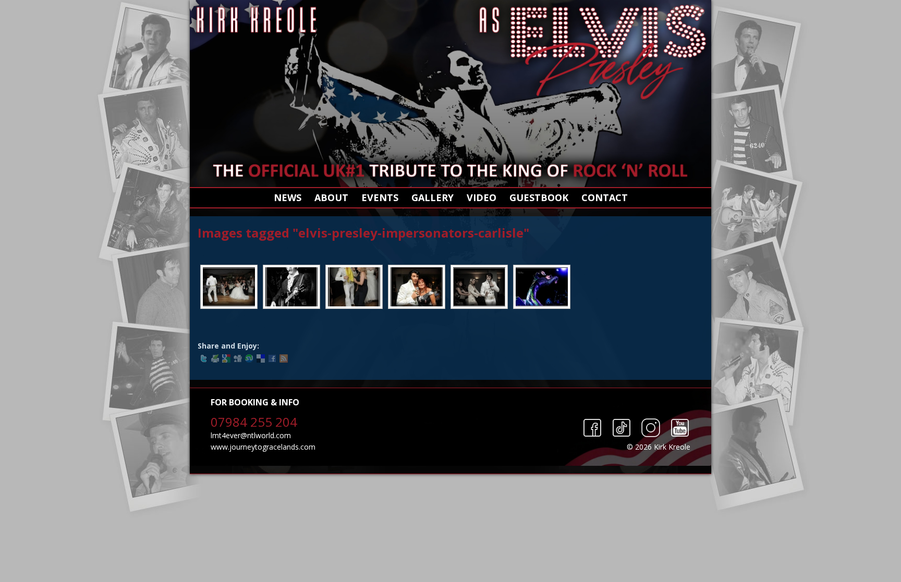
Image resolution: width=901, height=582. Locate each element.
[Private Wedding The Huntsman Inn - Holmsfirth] (229, 286)
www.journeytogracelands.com (263, 447)
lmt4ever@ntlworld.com (251, 435)
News (287, 197)
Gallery (432, 197)
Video (481, 197)
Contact (604, 197)
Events (379, 197)
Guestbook (538, 197)
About (331, 197)
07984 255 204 (254, 421)
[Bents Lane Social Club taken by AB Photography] (291, 286)
